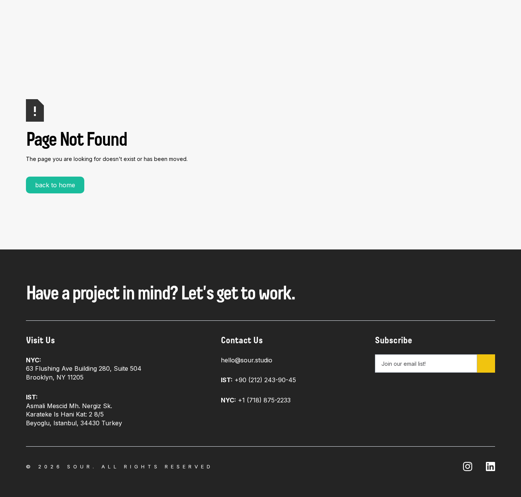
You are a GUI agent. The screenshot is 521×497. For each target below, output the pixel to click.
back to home (55, 185)
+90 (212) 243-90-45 (258, 380)
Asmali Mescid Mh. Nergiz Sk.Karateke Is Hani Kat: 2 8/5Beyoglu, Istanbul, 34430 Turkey (74, 409)
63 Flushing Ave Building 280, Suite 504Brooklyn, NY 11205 (84, 368)
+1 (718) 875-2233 (256, 400)
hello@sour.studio (246, 360)
